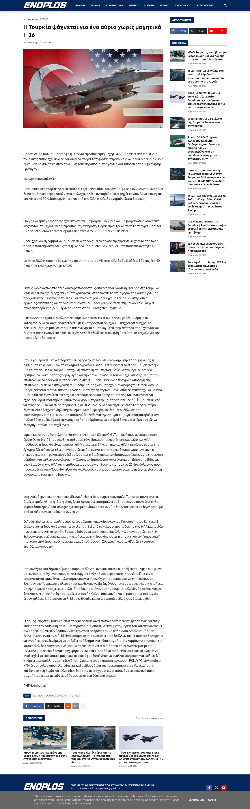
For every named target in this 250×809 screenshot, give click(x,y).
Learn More (196, 799)
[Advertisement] (96, 139)
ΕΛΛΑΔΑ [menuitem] (164, 5)
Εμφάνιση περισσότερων (149, 718)
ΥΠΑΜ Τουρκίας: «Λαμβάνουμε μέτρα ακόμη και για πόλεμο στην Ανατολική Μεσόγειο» (45, 756)
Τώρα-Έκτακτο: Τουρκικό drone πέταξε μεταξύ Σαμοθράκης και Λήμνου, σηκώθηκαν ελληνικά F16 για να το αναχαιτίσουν (141, 757)
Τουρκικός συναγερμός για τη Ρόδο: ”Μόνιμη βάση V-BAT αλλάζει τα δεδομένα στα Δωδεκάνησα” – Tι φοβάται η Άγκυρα (207, 203)
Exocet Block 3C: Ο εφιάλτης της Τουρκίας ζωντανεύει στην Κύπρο (205, 122)
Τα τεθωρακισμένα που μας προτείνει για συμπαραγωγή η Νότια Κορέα (206, 247)
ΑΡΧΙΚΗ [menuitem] (80, 5)
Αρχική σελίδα (30, 19)
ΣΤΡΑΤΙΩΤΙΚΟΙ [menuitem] (114, 5)
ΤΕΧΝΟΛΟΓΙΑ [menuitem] (183, 5)
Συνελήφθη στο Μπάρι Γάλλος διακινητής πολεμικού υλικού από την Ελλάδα (207, 266)
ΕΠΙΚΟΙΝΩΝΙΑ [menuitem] (205, 5)
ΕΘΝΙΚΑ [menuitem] (133, 5)
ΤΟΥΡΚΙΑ (75, 695)
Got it (212, 799)
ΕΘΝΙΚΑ (44, 19)
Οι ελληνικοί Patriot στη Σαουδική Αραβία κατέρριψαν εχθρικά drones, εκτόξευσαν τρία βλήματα (207, 227)
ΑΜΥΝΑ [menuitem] (95, 5)
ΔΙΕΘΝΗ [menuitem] (149, 5)
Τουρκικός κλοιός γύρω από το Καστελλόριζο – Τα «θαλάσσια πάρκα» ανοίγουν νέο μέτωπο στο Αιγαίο (93, 757)
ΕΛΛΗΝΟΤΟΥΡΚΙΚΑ (56, 695)
